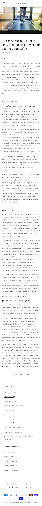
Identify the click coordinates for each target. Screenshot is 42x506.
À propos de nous (10, 392)
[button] (4, 3)
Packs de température (11, 470)
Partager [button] (6, 58)
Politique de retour (10, 401)
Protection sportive (10, 461)
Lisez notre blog (9, 397)
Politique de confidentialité (13, 432)
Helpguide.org (32, 283)
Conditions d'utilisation (12, 427)
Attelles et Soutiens (10, 466)
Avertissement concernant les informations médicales (18, 438)
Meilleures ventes (10, 456)
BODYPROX (11, 502)
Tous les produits (9, 452)
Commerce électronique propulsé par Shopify (26, 502)
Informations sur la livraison (13, 406)
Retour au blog (22, 374)
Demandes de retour (11, 415)
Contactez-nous (9, 410)
